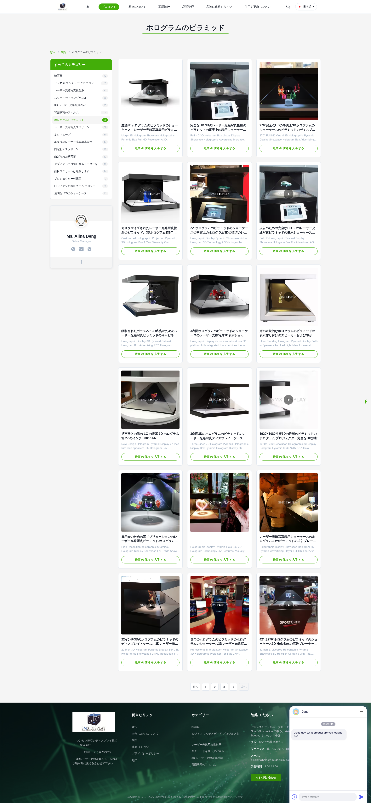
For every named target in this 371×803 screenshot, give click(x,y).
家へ (53, 52)
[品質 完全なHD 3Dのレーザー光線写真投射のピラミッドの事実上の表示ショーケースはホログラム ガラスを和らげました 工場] (219, 91)
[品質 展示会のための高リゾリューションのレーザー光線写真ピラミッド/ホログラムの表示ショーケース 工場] (150, 502)
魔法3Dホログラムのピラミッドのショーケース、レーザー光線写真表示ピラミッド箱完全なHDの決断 (149, 130)
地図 (134, 760)
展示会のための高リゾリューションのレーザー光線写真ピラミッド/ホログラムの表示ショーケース (149, 541)
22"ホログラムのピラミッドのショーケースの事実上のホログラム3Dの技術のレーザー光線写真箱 (219, 232)
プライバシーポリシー (145, 753)
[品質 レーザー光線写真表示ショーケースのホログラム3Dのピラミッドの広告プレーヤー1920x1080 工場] (289, 502)
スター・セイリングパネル (207, 751)
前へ (195, 686)
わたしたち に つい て (145, 733)
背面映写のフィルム (203, 764)
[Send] (361, 797)
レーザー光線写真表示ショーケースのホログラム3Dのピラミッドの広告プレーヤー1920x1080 (288, 541)
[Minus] (361, 711)
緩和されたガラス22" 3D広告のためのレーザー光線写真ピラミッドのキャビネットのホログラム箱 (149, 335)
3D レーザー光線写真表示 (207, 757)
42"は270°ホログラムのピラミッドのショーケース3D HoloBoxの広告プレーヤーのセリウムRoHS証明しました (288, 644)
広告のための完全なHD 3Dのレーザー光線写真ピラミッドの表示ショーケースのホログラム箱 (287, 232)
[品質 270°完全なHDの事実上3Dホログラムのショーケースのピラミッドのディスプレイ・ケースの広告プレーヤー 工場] (289, 91)
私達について (137, 6)
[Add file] (294, 797)
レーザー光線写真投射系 (206, 744)
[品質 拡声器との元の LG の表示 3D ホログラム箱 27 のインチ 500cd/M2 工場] (150, 400)
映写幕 (195, 727)
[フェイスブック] (366, 401)
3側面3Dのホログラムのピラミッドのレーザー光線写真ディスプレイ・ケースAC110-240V (218, 438)
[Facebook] (81, 262)
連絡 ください (140, 746)
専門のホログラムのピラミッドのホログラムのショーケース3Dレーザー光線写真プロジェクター (218, 644)
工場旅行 (164, 6)
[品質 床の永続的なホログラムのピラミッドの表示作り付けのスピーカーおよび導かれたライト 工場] (289, 297)
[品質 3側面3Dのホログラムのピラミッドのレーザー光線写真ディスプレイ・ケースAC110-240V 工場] (219, 400)
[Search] (288, 7)
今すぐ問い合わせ (266, 777)
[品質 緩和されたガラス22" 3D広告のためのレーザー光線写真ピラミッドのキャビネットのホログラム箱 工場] (150, 297)
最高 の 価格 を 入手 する (150, 148)
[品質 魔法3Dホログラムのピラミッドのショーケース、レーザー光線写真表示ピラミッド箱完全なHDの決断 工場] (150, 91)
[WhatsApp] (89, 249)
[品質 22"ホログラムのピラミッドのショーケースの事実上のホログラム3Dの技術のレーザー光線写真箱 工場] (219, 194)
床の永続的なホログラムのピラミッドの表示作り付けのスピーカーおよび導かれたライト (287, 335)
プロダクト (109, 6)
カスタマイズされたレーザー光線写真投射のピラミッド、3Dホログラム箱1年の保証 (149, 232)
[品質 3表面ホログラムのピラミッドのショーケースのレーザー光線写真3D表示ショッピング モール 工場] (219, 297)
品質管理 (188, 6)
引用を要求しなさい (258, 6)
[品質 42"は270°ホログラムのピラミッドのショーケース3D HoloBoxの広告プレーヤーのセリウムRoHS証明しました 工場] (289, 605)
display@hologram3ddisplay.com (271, 759)
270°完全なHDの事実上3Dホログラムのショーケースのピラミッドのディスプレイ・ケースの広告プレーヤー (287, 130)
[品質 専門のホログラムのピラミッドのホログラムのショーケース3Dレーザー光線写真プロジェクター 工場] (219, 605)
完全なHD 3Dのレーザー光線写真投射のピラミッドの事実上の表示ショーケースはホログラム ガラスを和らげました (218, 130)
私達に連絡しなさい (219, 6)
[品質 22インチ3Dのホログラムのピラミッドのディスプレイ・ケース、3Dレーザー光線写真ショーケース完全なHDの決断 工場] (150, 605)
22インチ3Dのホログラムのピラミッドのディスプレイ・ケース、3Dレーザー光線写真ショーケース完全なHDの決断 (149, 644)
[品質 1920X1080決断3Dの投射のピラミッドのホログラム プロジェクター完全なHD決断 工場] (289, 400)
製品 (63, 52)
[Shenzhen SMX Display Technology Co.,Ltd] (63, 7)
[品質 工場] (219, 502)
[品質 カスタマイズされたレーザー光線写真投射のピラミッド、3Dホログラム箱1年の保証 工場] (150, 194)
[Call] (73, 249)
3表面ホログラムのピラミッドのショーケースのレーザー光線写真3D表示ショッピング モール (219, 335)
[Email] (81, 249)
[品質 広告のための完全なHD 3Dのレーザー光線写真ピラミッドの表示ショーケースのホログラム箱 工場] (289, 194)
